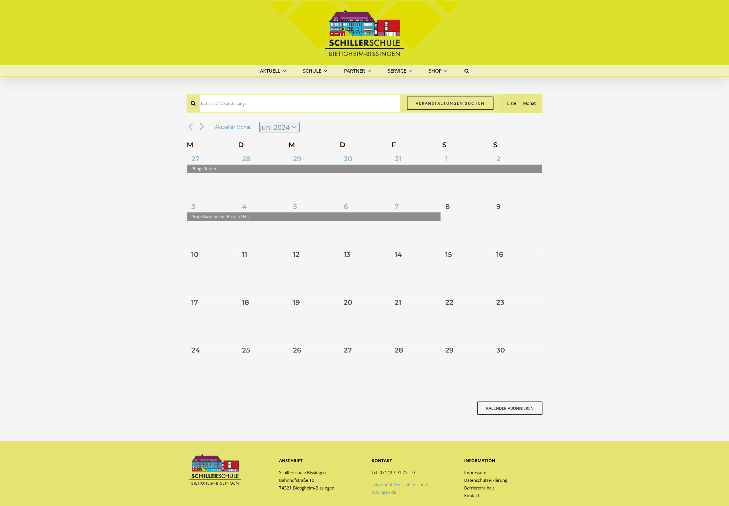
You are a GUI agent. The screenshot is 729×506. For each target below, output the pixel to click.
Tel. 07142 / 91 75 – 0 (393, 472)
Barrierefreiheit (479, 488)
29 (297, 159)
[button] (467, 70)
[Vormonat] (191, 127)
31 (398, 159)
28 (246, 159)
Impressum (475, 472)
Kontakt (471, 495)
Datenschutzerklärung (485, 480)
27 (195, 159)
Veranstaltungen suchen (450, 103)
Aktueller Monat (233, 127)
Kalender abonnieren (510, 408)
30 (348, 159)
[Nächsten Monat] (202, 127)
